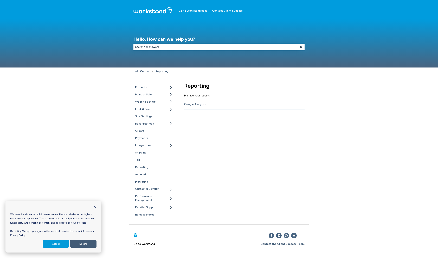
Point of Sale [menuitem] (143, 94)
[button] (171, 87)
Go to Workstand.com (193, 10)
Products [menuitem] (141, 87)
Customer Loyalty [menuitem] (147, 189)
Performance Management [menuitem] (143, 197)
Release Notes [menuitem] (144, 214)
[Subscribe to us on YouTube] (294, 235)
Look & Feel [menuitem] (142, 109)
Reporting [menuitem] (141, 167)
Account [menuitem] (140, 174)
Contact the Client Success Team (283, 243)
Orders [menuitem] (139, 130)
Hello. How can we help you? (164, 39)
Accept (56, 243)
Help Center (141, 71)
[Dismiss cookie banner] (95, 208)
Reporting (162, 71)
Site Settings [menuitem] (143, 116)
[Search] (301, 47)
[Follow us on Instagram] (286, 235)
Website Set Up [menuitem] (145, 101)
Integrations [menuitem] (143, 145)
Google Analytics (195, 104)
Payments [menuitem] (141, 138)
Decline (83, 243)
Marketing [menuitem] (141, 181)
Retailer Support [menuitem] (146, 207)
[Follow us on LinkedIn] (279, 235)
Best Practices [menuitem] (144, 123)
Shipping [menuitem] (140, 152)
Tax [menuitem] (137, 159)
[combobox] (215, 47)
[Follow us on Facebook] (271, 235)
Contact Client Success (227, 10)
